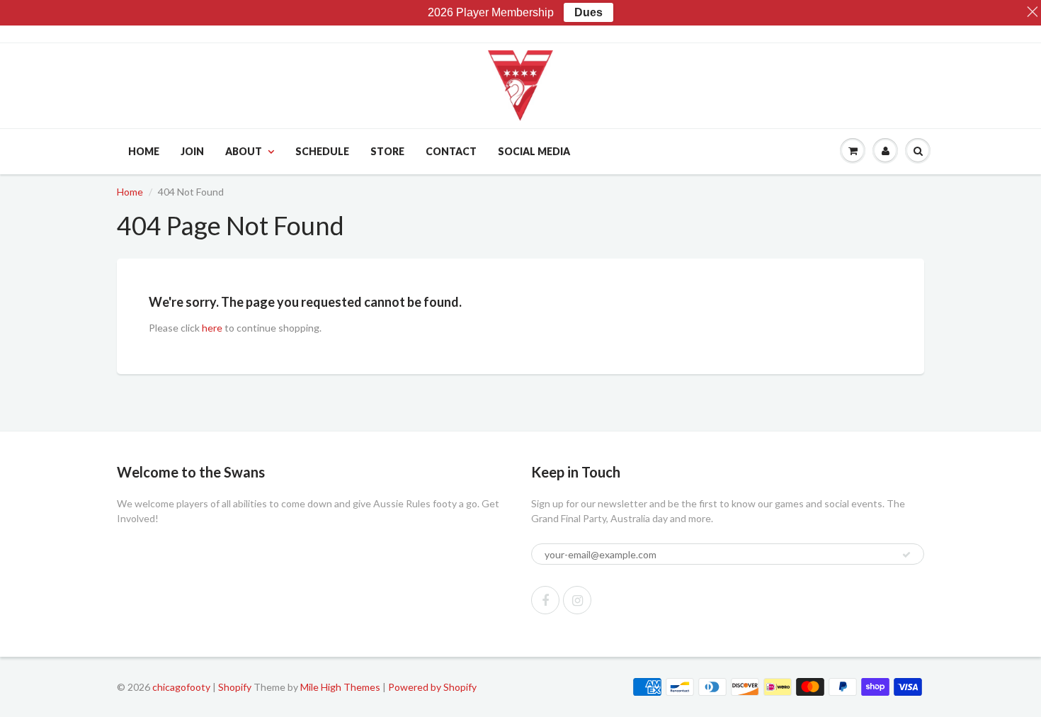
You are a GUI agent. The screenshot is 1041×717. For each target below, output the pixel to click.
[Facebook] (545, 600)
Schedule (322, 151)
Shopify (234, 687)
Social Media (534, 151)
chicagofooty (181, 687)
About (243, 151)
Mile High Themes (340, 687)
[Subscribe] (906, 554)
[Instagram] (577, 600)
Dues (588, 12)
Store (387, 151)
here (212, 328)
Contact (451, 151)
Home (143, 151)
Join (192, 151)
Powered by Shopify (432, 687)
